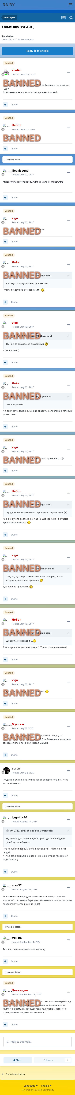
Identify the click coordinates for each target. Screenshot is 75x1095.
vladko (9, 36)
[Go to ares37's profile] (6, 887)
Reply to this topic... (20, 1041)
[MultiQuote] (5, 104)
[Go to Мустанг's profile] (6, 726)
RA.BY (9, 4)
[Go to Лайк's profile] (6, 264)
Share (18, 1060)
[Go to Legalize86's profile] (6, 819)
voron (43, 830)
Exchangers (27, 39)
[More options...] (68, 72)
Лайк (43, 336)
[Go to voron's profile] (6, 770)
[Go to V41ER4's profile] (6, 940)
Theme (45, 1085)
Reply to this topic (37, 50)
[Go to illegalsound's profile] (6, 172)
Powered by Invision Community (37, 1090)
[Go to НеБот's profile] (6, 127)
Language (30, 1085)
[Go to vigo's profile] (6, 220)
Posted (23, 74)
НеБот (43, 568)
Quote (14, 104)
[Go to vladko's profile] (6, 72)
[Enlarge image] (42, 289)
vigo (42, 275)
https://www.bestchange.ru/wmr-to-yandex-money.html (33, 181)
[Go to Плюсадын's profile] (6, 992)
